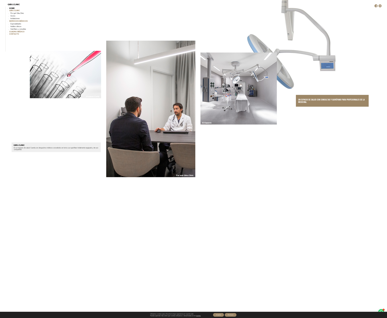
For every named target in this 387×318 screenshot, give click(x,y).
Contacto (12, 34)
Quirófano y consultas (16, 29)
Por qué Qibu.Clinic (15, 13)
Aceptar (218, 315)
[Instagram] (380, 6)
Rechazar (230, 315)
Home (10, 8)
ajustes (198, 316)
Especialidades (14, 24)
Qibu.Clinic (12, 10)
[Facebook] (376, 6)
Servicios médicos (16, 21)
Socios (11, 16)
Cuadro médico (15, 32)
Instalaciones (13, 18)
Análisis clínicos (14, 26)
